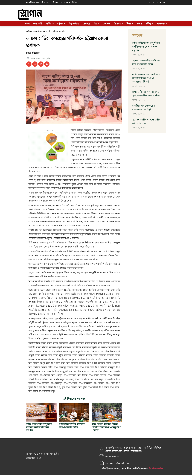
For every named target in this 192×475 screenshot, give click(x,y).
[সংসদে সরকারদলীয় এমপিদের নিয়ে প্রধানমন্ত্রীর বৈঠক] (74, 412)
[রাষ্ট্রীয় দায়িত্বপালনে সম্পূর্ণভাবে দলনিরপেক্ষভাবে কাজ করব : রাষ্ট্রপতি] (41, 412)
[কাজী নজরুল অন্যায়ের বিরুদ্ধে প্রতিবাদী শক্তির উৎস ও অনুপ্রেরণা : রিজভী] (107, 412)
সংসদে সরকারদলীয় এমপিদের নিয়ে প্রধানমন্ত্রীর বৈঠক (72, 425)
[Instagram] (153, 2)
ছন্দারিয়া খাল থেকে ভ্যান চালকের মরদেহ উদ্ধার (143, 107)
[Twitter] (157, 2)
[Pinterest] (40, 64)
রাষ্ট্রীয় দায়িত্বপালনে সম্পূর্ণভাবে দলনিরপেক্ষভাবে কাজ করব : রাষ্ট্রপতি (39, 427)
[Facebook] (149, 2)
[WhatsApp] (47, 64)
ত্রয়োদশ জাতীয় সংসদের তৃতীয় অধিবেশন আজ (146, 121)
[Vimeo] (160, 2)
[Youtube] (164, 2)
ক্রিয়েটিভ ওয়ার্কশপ (156, 468)
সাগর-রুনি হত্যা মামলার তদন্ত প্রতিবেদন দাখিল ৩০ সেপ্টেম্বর (146, 93)
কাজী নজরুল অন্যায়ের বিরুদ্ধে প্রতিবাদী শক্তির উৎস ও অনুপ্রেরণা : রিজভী (106, 427)
